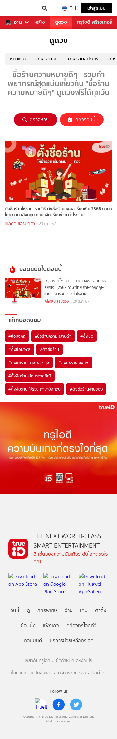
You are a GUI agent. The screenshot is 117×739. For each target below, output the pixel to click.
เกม (84, 610)
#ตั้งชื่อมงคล (19, 349)
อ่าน (18, 22)
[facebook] (58, 704)
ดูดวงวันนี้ (85, 119)
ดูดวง (61, 22)
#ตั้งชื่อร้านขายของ (86, 389)
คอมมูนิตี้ (33, 640)
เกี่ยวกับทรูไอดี (37, 661)
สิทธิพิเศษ (47, 610)
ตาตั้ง (100, 610)
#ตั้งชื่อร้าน (49, 349)
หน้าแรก (18, 58)
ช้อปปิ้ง (28, 625)
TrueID (17, 8)
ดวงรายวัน (47, 58)
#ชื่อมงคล (17, 336)
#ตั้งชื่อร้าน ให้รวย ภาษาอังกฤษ (34, 389)
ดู (28, 610)
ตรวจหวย (39, 119)
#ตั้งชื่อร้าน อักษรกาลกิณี (29, 376)
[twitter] (76, 704)
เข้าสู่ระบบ (96, 8)
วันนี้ (15, 610)
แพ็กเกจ (51, 625)
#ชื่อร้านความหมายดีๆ (53, 336)
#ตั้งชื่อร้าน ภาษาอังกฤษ (28, 362)
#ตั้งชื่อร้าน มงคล (73, 362)
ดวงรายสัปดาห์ (83, 58)
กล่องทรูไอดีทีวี (81, 625)
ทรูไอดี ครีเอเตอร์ (94, 22)
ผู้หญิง (38, 22)
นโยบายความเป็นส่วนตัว (30, 673)
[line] (41, 704)
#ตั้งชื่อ (86, 336)
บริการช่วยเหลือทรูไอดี (72, 640)
